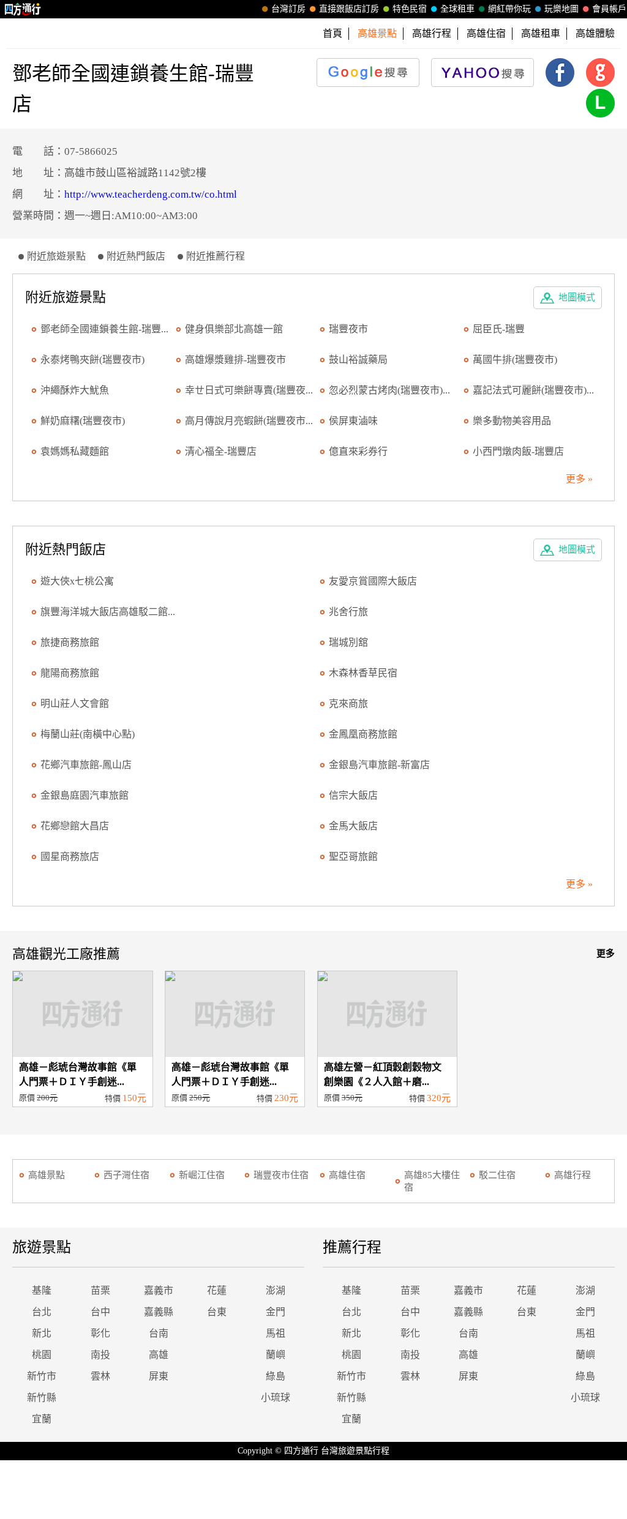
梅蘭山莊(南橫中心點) (87, 734)
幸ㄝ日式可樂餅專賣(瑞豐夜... (249, 390)
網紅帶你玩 (509, 8)
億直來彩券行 (358, 451)
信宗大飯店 (353, 795)
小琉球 (275, 1397)
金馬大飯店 (353, 826)
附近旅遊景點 (56, 256)
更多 (605, 953)
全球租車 (457, 8)
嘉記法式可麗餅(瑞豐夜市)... (533, 390)
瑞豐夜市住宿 (281, 1175)
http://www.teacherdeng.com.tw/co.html (150, 194)
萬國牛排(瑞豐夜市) (515, 359)
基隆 (41, 1290)
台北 (41, 1312)
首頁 (332, 33)
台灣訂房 (288, 8)
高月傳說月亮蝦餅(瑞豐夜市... (249, 421)
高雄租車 (540, 33)
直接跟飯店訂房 (349, 8)
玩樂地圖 (561, 8)
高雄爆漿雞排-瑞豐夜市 (235, 359)
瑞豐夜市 (348, 329)
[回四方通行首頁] (23, 9)
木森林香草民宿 (363, 673)
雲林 (100, 1376)
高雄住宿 (486, 33)
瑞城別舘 (348, 642)
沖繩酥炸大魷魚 (74, 390)
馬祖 (275, 1333)
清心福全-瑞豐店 (221, 451)
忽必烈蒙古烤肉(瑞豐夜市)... (389, 390)
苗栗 (100, 1290)
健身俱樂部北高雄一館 (234, 329)
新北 (41, 1333)
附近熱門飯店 (136, 256)
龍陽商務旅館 (69, 673)
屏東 (158, 1376)
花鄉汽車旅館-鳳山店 (86, 765)
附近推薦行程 (215, 256)
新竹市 (41, 1376)
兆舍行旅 (348, 611)
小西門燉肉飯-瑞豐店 (518, 451)
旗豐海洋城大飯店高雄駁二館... (107, 611)
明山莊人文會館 (74, 703)
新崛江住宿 (202, 1175)
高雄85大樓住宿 (432, 1181)
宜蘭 (41, 1419)
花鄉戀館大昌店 (74, 826)
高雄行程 (431, 33)
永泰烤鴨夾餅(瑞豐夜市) (92, 359)
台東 (217, 1312)
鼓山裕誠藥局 (358, 359)
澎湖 (275, 1290)
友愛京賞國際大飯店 (373, 581)
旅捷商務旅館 (69, 642)
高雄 (158, 1354)
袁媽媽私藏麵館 (74, 451)
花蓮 (217, 1290)
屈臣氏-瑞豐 (499, 329)
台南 (158, 1333)
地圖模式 (576, 297)
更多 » (579, 479)
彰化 (100, 1333)
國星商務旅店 (69, 856)
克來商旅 (348, 703)
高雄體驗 (595, 33)
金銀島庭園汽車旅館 (84, 795)
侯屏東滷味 (353, 421)
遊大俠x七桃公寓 (77, 581)
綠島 (275, 1376)
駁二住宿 (497, 1175)
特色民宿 (409, 8)
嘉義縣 (158, 1312)
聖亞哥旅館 (353, 856)
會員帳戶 (609, 8)
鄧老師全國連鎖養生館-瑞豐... (104, 329)
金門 (275, 1312)
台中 (100, 1312)
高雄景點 (46, 1175)
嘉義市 (158, 1290)
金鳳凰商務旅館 (363, 734)
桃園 (41, 1354)
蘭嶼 (275, 1354)
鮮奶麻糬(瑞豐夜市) (82, 421)
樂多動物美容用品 (512, 421)
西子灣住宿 (126, 1175)
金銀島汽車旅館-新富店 (379, 765)
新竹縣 (41, 1397)
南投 (100, 1354)
